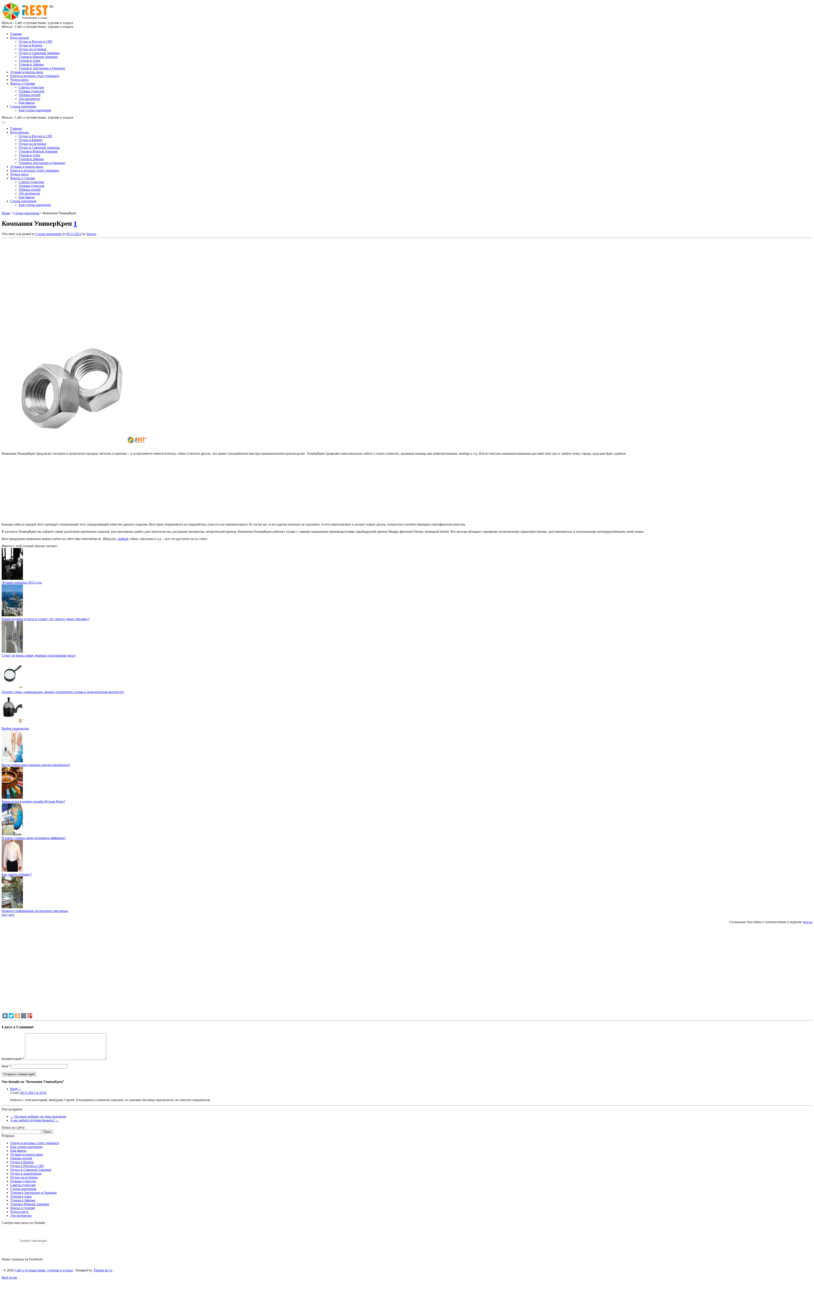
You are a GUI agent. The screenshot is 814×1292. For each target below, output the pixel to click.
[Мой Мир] (23, 1015)
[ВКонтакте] (5, 1015)
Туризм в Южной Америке (38, 57)
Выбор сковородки (15, 728)
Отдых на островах (32, 49)
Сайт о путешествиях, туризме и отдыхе (44, 1270)
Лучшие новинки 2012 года (22, 582)
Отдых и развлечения (25, 1173)
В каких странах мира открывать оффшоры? (34, 838)
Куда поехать (19, 37)
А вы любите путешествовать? (34, 1120)
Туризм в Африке (31, 64)
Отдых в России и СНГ (36, 41)
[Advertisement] (63, 282)
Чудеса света (19, 79)
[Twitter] (11, 1015)
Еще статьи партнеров (35, 110)
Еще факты (27, 102)
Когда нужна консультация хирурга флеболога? (36, 765)
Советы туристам (31, 87)
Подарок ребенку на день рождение (38, 1116)
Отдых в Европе (30, 45)
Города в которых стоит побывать (34, 76)
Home (6, 213)
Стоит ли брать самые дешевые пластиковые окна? (39, 655)
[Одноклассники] (17, 1015)
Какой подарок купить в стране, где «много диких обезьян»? (46, 619)
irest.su (807, 922)
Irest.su (91, 234)
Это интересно (29, 99)
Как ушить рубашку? (17, 874)
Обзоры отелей (29, 95)
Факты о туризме (22, 83)
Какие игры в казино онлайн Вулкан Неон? (33, 801)
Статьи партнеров (23, 106)
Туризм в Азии (29, 60)
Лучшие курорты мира (26, 72)
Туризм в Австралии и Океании (42, 68)
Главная (16, 34)
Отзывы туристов (31, 91)
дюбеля (122, 539)
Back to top (9, 1277)
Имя (6, 1066)
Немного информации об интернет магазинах (35, 911)
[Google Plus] (29, 1015)
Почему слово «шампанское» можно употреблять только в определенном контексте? (63, 692)
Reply (15, 1089)
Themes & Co (102, 1270)
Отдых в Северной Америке (39, 53)
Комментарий (13, 1059)
